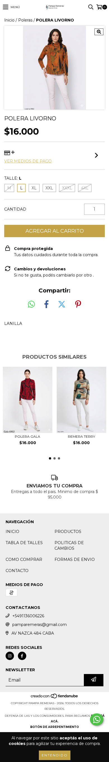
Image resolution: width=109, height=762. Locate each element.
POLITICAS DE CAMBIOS (69, 545)
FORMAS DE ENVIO (74, 559)
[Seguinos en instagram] (10, 656)
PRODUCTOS (67, 531)
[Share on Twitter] (61, 304)
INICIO (12, 531)
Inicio (9, 20)
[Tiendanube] (54, 697)
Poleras (25, 20)
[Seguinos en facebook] (22, 656)
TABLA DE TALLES (24, 542)
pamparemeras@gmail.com (39, 624)
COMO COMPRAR (24, 559)
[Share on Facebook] (46, 304)
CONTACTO (17, 570)
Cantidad (15, 209)
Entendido (55, 755)
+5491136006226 (28, 615)
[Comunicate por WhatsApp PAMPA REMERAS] (96, 719)
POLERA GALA (27, 436)
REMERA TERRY (81, 436)
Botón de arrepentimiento (54, 727)
